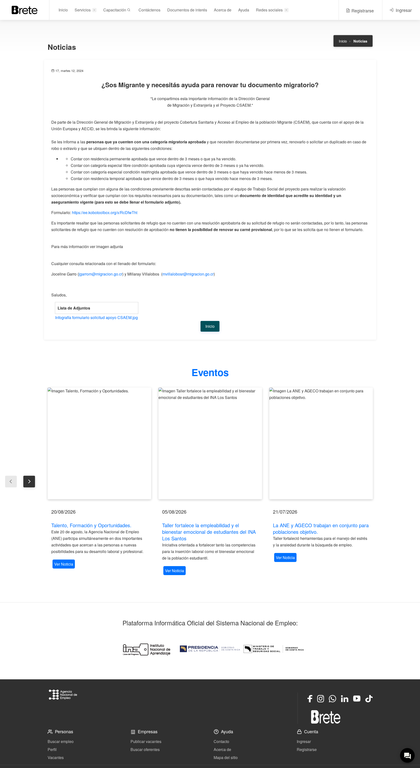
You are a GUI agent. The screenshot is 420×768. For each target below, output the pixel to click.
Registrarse (307, 749)
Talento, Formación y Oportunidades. (91, 525)
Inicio (63, 10)
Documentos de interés (187, 10)
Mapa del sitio (226, 757)
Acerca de (222, 10)
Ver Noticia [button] (63, 564)
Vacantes (56, 757)
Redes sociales (269, 10)
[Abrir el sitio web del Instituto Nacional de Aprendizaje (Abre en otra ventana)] (146, 649)
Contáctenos (149, 10)
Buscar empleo (61, 741)
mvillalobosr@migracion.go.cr (188, 274)
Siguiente (29, 481)
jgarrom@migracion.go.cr (100, 274)
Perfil (52, 749)
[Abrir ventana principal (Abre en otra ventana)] (325, 716)
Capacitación (115, 10)
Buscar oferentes (145, 749)
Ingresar (304, 741)
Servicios (83, 10)
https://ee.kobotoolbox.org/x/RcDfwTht (104, 212)
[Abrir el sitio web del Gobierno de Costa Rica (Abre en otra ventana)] (210, 649)
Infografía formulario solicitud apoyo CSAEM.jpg (96, 317)
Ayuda (243, 10)
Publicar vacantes (146, 741)
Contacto (221, 741)
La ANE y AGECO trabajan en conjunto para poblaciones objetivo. (321, 528)
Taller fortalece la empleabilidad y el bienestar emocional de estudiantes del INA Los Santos (209, 532)
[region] (99, 479)
